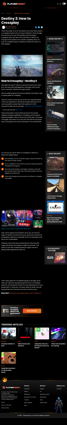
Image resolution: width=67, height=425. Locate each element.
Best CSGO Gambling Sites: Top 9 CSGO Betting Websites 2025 (54, 220)
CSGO (48, 172)
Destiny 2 (8, 13)
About (3, 402)
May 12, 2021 (19, 110)
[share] (30, 211)
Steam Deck (43, 402)
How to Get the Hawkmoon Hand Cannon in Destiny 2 (53, 127)
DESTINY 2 (49, 57)
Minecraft (27, 394)
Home (2, 13)
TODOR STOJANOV (11, 26)
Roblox (26, 391)
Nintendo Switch (44, 394)
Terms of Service (6, 405)
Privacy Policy (5, 408)
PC (41, 391)
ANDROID (49, 215)
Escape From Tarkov (30, 397)
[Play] (34, 214)
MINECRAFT (3, 341)
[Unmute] (35, 214)
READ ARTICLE (32, 311)
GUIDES (19, 341)
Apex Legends (28, 402)
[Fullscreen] (41, 214)
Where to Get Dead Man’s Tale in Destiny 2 (25, 293)
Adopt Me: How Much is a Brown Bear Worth (8, 370)
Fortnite (26, 400)
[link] (3, 212)
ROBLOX (36, 341)
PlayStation (43, 397)
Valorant (26, 389)
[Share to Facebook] (36, 27)
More (25, 405)
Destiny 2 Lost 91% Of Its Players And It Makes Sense (16, 212)
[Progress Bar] (37, 213)
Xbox (41, 400)
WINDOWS (53, 341)
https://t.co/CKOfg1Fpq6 (33, 106)
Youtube (59, 389)
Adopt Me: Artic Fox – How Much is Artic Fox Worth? (41, 346)
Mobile (42, 389)
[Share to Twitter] (39, 27)
